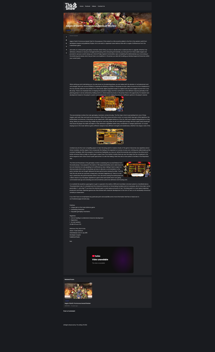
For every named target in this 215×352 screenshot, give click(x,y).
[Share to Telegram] (66, 49)
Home (81, 6)
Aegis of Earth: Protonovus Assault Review (78, 303)
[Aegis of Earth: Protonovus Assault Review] (78, 290)
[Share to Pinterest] (66, 46)
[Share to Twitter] (66, 40)
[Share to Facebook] (66, 37)
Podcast (87, 6)
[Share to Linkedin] (66, 43)
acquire (68, 30)
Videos (94, 6)
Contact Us (101, 6)
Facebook (75, 199)
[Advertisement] (107, 339)
